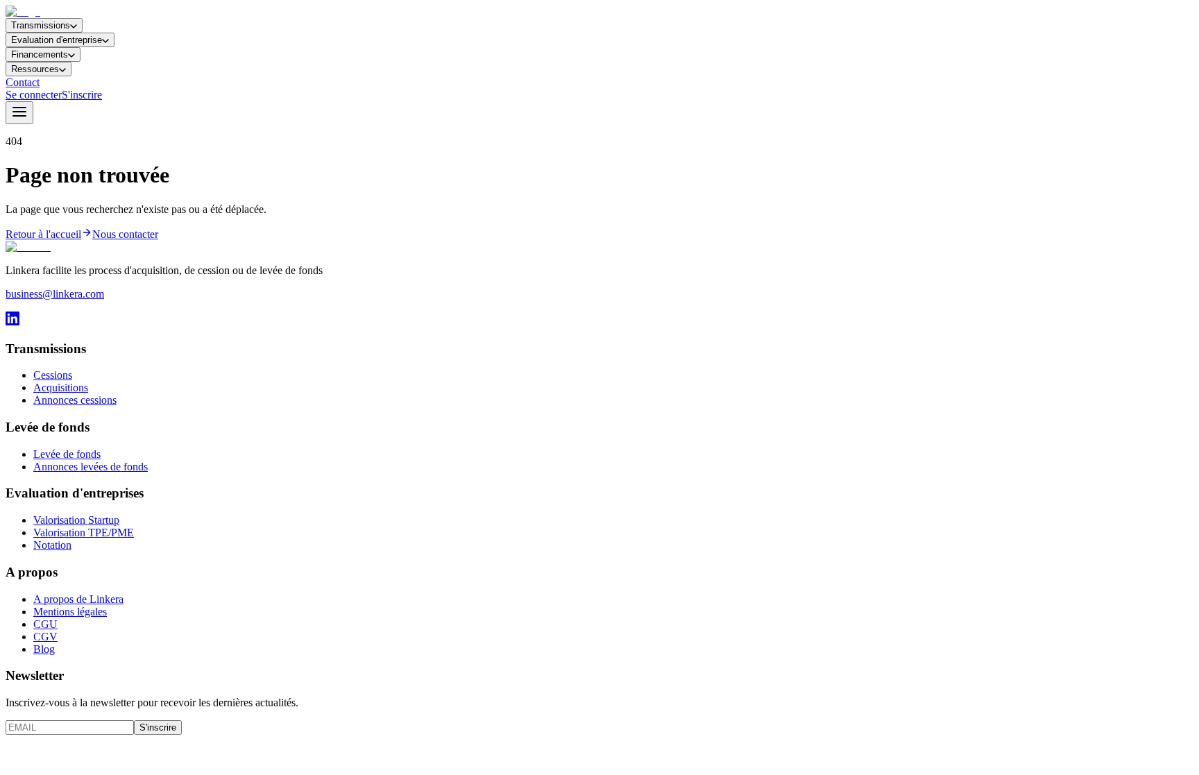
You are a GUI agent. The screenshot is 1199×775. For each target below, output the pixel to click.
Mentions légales (70, 612)
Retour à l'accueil (43, 234)
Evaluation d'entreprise (56, 40)
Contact (23, 82)
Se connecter (34, 95)
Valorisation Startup (76, 520)
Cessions (52, 375)
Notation (52, 545)
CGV (45, 636)
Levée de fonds (67, 454)
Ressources (35, 69)
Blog (44, 649)
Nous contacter (125, 234)
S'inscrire (82, 95)
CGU (45, 624)
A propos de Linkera (78, 599)
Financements (39, 54)
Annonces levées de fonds (90, 466)
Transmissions (40, 25)
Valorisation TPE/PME (83, 532)
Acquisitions (60, 387)
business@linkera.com (55, 294)
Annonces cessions (75, 400)
